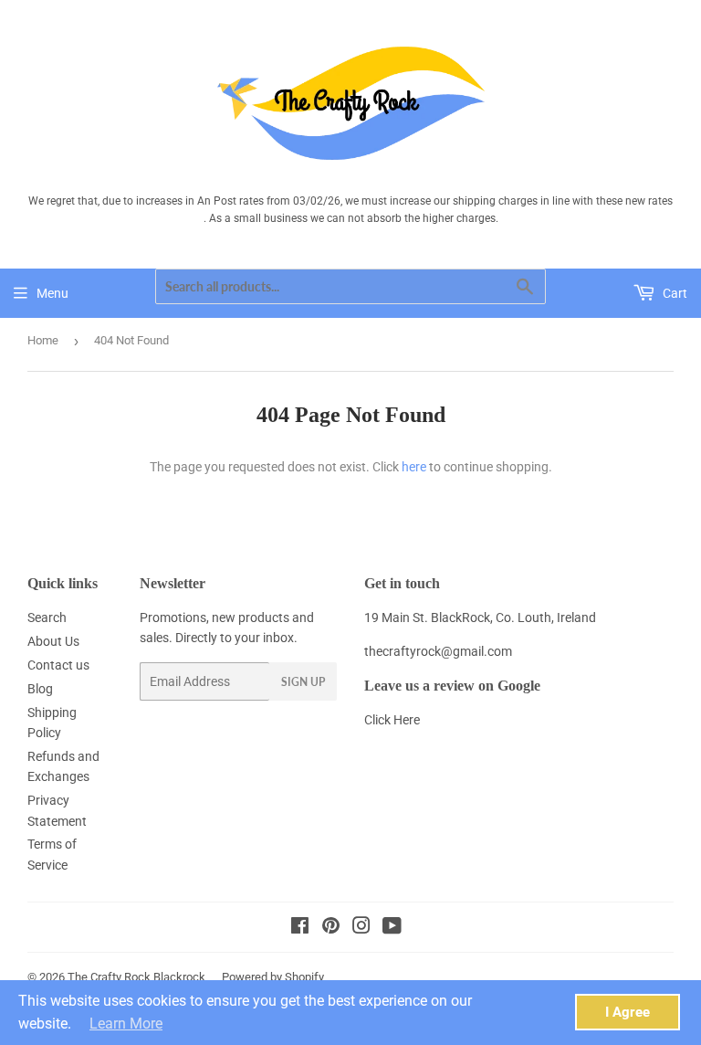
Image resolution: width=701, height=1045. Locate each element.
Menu (52, 293)
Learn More (125, 1023)
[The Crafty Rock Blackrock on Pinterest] (330, 928)
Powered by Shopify (273, 977)
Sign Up (303, 682)
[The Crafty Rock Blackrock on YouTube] (392, 928)
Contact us (58, 665)
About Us (53, 641)
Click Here (392, 719)
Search (47, 617)
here (414, 466)
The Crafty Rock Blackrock (136, 977)
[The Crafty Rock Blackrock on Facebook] (299, 928)
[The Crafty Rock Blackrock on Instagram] (361, 928)
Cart (673, 293)
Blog (40, 688)
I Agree (627, 1012)
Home (42, 340)
